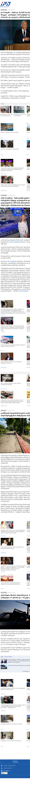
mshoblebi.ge (3, 552)
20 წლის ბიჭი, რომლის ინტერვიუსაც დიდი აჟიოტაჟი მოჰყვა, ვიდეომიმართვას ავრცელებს (13, 185)
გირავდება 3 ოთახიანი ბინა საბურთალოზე (11, 740)
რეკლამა (15, 762)
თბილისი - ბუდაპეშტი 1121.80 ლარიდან (10, 149)
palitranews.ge (3, 367)
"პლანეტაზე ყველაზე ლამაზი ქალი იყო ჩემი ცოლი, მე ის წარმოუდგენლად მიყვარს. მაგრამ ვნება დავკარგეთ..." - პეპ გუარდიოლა (13, 706)
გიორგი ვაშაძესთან (15, 242)
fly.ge (2, 137)
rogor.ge (2, 588)
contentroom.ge (4, 388)
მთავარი (15, 761)
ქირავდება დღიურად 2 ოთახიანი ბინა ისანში (11, 723)
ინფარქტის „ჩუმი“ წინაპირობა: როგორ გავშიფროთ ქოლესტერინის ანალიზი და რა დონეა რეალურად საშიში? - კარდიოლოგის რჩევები (13, 531)
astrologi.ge (3, 710)
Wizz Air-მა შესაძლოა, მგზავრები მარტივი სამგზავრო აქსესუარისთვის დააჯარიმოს (13, 345)
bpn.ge (2, 350)
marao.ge (3, 571)
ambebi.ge (3, 314)
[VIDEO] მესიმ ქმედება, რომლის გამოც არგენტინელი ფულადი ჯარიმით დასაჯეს (13, 689)
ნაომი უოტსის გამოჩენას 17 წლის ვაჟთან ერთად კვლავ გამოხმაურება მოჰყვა (12, 547)
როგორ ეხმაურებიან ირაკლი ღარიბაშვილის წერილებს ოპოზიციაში (11, 362)
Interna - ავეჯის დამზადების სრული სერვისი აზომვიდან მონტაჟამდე (11, 384)
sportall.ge (3, 693)
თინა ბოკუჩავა (11, 261)
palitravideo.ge (4, 173)
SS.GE (2, 103)
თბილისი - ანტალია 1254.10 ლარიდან (9, 132)
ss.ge (2, 729)
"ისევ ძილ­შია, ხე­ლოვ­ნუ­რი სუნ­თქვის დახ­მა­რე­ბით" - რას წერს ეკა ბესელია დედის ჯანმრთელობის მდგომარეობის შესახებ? (13, 169)
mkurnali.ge (3, 535)
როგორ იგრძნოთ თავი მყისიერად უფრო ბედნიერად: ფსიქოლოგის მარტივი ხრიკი (10, 583)
